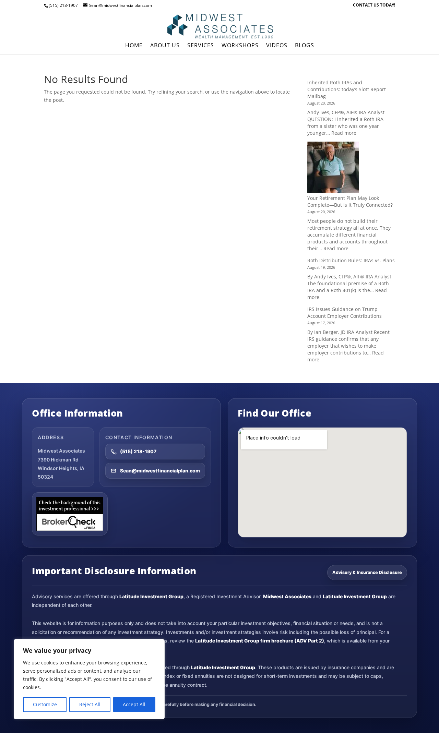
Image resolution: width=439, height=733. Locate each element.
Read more (343, 133)
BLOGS (304, 46)
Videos (276, 46)
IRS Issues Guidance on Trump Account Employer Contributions (344, 312)
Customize (45, 704)
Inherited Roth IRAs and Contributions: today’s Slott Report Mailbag (346, 89)
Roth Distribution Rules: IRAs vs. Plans (351, 260)
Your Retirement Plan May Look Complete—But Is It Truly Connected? (350, 201)
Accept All (134, 704)
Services (200, 46)
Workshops (240, 46)
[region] (89, 679)
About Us (165, 46)
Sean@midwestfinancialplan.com (160, 470)
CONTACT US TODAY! (374, 5)
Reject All (89, 704)
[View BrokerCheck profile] (70, 514)
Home (134, 46)
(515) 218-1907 (138, 451)
